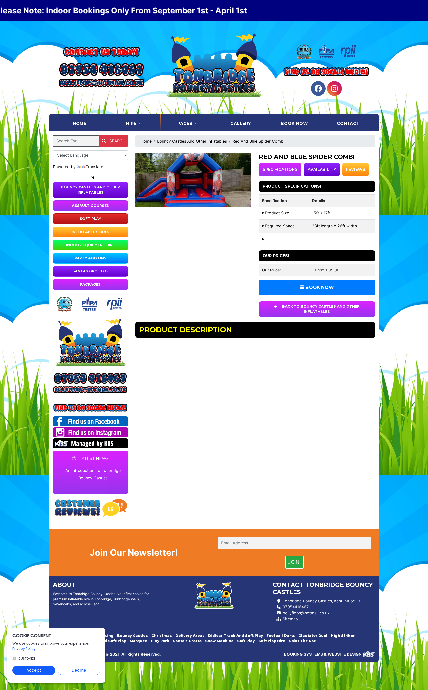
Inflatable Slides (90, 232)
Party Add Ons (90, 258)
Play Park (160, 641)
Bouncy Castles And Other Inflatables (90, 190)
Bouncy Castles (132, 635)
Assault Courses (90, 205)
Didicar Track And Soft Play (235, 635)
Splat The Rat (302, 641)
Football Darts (281, 635)
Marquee (138, 641)
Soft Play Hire (271, 641)
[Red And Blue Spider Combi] (193, 180)
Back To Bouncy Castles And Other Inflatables (320, 309)
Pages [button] (185, 123)
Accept (34, 670)
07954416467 (296, 606)
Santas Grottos (90, 271)
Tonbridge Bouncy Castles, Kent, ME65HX (322, 601)
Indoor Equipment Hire (90, 245)
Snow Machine (219, 641)
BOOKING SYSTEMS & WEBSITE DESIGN (323, 654)
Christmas (161, 635)
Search (117, 140)
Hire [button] (132, 123)
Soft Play (90, 218)
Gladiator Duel (312, 635)
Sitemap (290, 618)
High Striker (343, 635)
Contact (348, 123)
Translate (94, 166)
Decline (79, 670)
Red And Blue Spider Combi (258, 141)
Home (89, 123)
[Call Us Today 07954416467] (90, 378)
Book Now (294, 123)
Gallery (240, 123)
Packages (90, 284)
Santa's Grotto (187, 641)
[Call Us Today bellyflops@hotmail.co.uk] (90, 390)
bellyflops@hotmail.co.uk (306, 612)
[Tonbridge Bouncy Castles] (213, 67)
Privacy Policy (24, 648)
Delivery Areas (190, 635)
